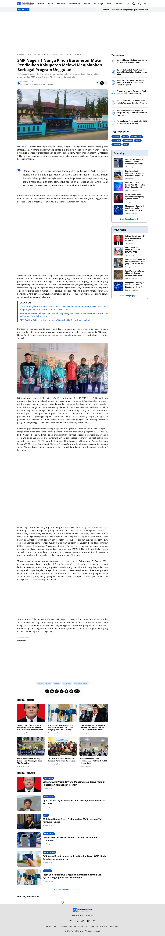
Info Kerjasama (92, 926)
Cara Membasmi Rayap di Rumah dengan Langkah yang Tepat (134, 273)
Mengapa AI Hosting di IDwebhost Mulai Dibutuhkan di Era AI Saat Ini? (134, 208)
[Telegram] (62, 691)
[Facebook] (52, 691)
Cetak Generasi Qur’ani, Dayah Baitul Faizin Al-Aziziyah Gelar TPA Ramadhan (30, 761)
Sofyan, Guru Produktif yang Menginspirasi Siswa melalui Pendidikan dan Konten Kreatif (126, 10)
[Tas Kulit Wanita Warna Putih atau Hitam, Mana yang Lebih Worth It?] (118, 263)
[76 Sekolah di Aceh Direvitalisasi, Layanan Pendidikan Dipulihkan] (62, 746)
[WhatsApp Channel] (94, 920)
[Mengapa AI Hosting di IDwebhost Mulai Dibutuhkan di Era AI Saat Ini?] (118, 210)
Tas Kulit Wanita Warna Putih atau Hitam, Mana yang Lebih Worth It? (135, 261)
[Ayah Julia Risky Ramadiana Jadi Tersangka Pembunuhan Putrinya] (29, 803)
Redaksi (49, 926)
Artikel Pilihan (49, 852)
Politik (50, 3)
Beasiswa (47, 871)
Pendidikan (67, 683)
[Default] (102, 83)
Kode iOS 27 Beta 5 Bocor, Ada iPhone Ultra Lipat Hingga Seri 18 (135, 185)
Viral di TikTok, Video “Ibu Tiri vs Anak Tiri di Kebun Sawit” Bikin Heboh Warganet (130, 82)
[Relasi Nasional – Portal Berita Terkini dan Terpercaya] (25, 3)
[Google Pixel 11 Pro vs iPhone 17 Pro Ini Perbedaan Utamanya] (29, 840)
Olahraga (98, 3)
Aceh (45, 815)
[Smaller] (98, 83)
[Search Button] (139, 3)
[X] (57, 691)
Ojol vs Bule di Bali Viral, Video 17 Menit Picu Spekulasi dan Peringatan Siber (132, 72)
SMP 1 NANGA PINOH (80, 683)
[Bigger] (106, 83)
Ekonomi (61, 3)
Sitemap (103, 926)
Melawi (56, 683)
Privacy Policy (114, 926)
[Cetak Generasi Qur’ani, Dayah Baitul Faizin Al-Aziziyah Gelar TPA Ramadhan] (31, 746)
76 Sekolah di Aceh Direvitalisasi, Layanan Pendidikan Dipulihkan (62, 760)
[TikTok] (82, 920)
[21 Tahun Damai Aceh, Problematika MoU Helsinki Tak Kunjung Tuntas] (29, 821)
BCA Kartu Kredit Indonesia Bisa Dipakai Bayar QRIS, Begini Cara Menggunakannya (75, 857)
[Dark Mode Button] (133, 3)
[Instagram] (70, 920)
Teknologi (119, 3)
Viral (109, 3)
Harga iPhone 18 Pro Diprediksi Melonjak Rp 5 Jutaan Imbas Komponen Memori (134, 196)
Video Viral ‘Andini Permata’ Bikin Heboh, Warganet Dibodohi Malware (132, 102)
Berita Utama (48, 797)
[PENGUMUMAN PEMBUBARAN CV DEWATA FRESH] (118, 251)
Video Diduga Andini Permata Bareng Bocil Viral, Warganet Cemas (132, 61)
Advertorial (48, 778)
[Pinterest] (66, 691)
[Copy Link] (47, 691)
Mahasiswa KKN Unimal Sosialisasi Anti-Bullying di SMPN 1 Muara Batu (93, 761)
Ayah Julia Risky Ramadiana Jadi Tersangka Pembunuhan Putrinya (74, 802)
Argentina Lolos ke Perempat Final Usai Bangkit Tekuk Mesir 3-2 (131, 92)
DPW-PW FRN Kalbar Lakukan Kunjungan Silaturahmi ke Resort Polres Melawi (55, 320)
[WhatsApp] (71, 691)
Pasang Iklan (79, 926)
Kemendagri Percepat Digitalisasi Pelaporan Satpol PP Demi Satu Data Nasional (132, 112)
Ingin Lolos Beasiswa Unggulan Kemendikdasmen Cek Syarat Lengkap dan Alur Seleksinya (61, 727)
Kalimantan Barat (44, 683)
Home (41, 3)
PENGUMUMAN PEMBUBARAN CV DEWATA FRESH (132, 250)
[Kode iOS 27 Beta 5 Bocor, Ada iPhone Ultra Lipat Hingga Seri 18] (118, 186)
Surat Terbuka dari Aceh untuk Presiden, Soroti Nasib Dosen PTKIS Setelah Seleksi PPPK (92, 727)
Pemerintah (74, 3)
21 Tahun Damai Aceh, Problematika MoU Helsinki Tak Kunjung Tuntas (72, 820)
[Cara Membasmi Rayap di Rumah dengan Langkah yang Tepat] (118, 274)
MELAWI (21, 146)
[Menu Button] (145, 3)
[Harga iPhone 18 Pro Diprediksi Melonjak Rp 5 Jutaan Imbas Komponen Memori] (118, 198)
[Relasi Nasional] (82, 910)
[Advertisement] (82, 33)
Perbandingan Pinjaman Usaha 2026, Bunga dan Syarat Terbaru (132, 122)
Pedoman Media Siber (63, 926)
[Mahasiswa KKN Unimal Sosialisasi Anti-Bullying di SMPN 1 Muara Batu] (93, 746)
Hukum (87, 3)
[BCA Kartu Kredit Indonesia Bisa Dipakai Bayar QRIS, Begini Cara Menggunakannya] (29, 859)
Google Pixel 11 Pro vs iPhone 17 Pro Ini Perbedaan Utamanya (70, 839)
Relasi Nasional (77, 931)
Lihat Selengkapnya (61, 889)
